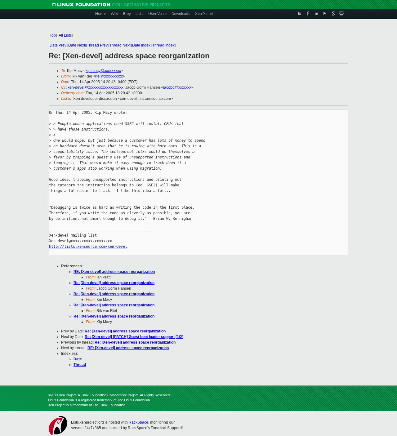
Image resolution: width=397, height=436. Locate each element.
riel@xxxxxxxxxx (109, 76)
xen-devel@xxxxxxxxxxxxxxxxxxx (95, 87)
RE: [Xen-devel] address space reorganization (114, 271)
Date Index (141, 45)
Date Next (76, 45)
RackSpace (138, 422)
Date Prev (58, 45)
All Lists (65, 35)
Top (53, 35)
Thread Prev (97, 45)
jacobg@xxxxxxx (177, 87)
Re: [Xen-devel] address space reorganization (114, 283)
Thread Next (119, 45)
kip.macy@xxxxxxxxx (103, 71)
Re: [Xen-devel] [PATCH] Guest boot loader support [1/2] (134, 337)
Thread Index (163, 45)
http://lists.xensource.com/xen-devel (88, 246)
